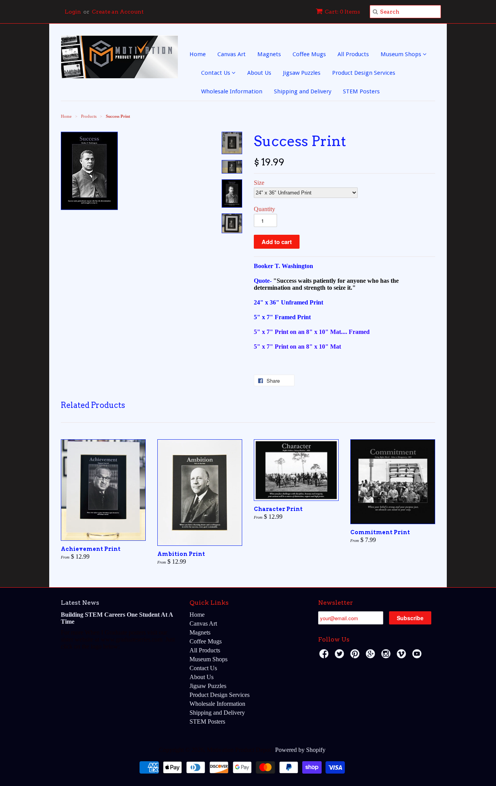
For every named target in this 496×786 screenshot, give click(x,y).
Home (197, 54)
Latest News (80, 602)
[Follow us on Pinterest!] (356, 656)
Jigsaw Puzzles (301, 72)
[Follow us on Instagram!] (387, 656)
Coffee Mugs (309, 54)
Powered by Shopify (300, 749)
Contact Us (216, 72)
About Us (259, 72)
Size (259, 182)
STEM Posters (361, 91)
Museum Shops (402, 54)
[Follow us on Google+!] (371, 656)
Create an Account (118, 12)
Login (73, 12)
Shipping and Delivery (302, 91)
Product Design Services (363, 72)
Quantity (264, 209)
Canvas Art (231, 54)
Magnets (269, 54)
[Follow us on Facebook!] (325, 656)
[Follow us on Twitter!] (340, 656)
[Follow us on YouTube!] (418, 656)
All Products (353, 54)
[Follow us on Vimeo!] (402, 656)
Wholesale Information (231, 91)
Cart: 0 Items (342, 12)
